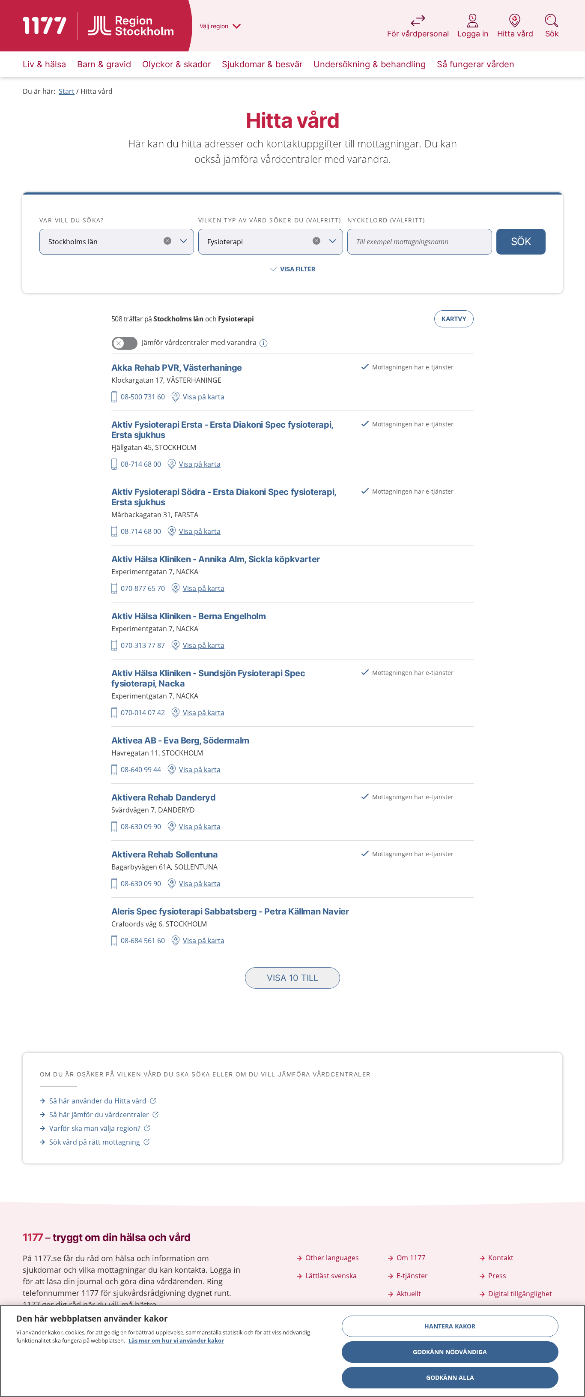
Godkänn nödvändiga (450, 1352)
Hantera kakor (449, 1326)
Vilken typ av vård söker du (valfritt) (269, 220)
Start (67, 91)
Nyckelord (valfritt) (386, 220)
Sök (521, 241)
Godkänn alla (450, 1377)
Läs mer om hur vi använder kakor (176, 1340)
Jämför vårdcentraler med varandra (199, 342)
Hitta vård (97, 91)
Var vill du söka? (71, 220)
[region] (292, 1351)
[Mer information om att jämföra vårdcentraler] (263, 343)
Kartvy (454, 318)
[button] (292, 978)
